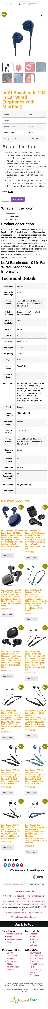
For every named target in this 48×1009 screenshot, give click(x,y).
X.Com (32, 937)
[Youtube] (13, 865)
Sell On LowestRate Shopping (12, 956)
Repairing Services (14, 939)
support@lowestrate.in (17, 913)
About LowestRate (14, 934)
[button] (42, 16)
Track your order (36, 956)
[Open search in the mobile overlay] (28, 4)
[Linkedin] (17, 865)
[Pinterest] (21, 865)
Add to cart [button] (7, 555)
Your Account (35, 953)
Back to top (24, 924)
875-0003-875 (23, 901)
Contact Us (11, 942)
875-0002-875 (10, 901)
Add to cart (18, 199)
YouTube (33, 942)
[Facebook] (5, 865)
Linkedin (33, 945)
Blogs (9, 937)
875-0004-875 (35, 901)
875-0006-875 (16, 904)
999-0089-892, (29, 904)
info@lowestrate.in (34, 913)
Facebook (34, 934)
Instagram (34, 939)
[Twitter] (9, 865)
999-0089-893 (40, 904)
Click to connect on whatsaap (25, 917)
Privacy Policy (35, 970)
